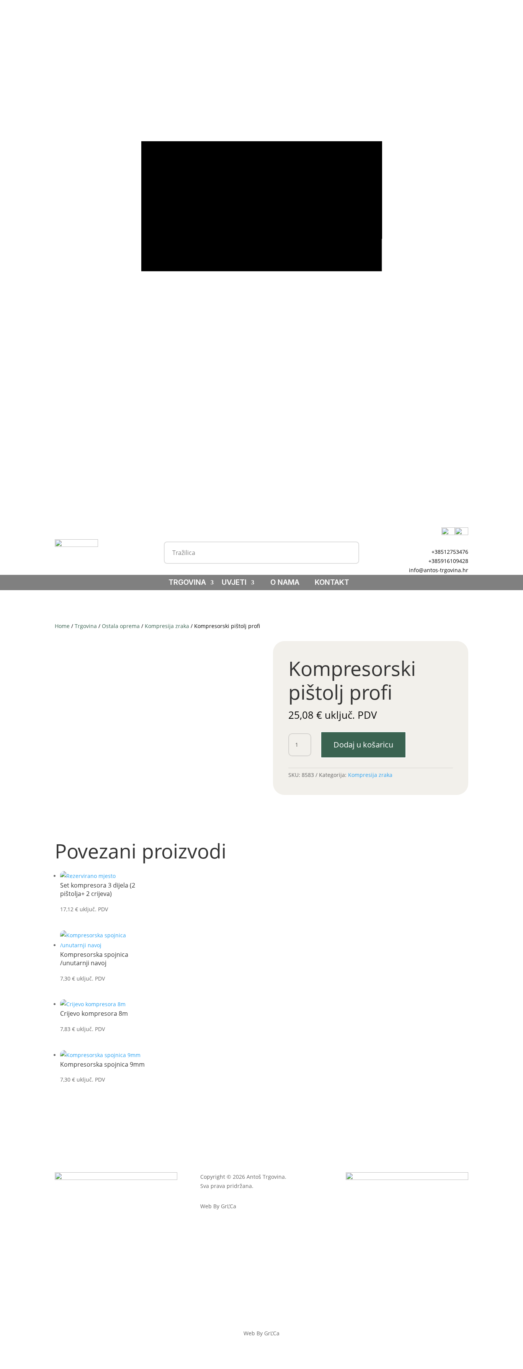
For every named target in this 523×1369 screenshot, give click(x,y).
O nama (284, 583)
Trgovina (187, 583)
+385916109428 (448, 561)
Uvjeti (234, 583)
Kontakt (332, 583)
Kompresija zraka (167, 626)
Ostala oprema (121, 626)
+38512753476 (449, 551)
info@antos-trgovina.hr (438, 570)
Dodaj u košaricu (363, 744)
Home (62, 626)
